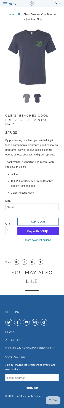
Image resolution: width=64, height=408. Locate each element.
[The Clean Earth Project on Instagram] (36, 322)
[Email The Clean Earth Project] (45, 322)
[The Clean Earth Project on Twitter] (9, 322)
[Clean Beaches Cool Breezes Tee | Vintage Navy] (32, 57)
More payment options (38, 239)
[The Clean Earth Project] (32, 3)
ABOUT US (13, 340)
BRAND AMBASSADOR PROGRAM (29, 348)
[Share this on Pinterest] (32, 262)
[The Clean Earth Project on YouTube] (27, 322)
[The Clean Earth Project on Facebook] (18, 322)
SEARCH (11, 332)
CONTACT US (15, 356)
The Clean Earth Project (27, 396)
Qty (7, 224)
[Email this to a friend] (40, 262)
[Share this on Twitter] (16, 262)
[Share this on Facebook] (24, 262)
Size (8, 201)
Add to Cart (38, 222)
